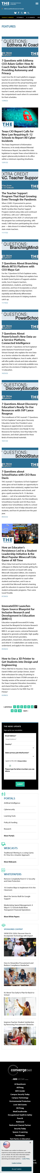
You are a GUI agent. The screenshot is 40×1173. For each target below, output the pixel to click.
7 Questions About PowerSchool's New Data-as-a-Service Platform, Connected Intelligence (19, 338)
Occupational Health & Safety (20, 1115)
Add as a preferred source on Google (14, 9)
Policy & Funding (10, 822)
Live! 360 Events (20, 1104)
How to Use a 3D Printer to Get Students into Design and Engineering (20, 662)
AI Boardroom (20, 1084)
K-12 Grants (30, 17)
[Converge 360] (20, 1070)
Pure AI (20, 1118)
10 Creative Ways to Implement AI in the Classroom (20, 888)
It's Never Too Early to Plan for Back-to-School (19, 993)
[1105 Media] (20, 1079)
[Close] (30, 1142)
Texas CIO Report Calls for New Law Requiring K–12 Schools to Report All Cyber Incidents (19, 136)
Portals (9, 798)
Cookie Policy (26, 1159)
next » (25, 711)
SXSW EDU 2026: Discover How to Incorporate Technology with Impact (18, 934)
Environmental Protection (20, 1101)
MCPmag (20, 1108)
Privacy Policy (22, 761)
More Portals (9, 835)
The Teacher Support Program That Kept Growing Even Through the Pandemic (19, 196)
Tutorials (20, 17)
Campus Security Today (20, 1094)
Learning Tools (10, 816)
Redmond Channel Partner (20, 1125)
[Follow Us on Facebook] (19, 13)
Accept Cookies (16, 1169)
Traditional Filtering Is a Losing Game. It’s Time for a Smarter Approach (19, 853)
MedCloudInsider (20, 1111)
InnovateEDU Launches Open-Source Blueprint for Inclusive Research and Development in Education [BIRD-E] (18, 612)
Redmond (20, 1121)
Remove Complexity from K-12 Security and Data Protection (19, 880)
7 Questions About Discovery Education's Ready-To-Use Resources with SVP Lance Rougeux (20, 408)
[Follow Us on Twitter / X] (22, 13)
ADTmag (20, 1087)
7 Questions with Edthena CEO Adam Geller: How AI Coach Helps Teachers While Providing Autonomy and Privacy (19, 67)
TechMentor (20, 1135)
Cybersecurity (9, 809)
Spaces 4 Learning (20, 1132)
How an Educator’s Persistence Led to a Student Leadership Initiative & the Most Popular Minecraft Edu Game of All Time (19, 553)
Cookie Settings (16, 1163)
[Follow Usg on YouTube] (25, 13)
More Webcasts (10, 862)
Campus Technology (20, 1098)
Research (7, 829)
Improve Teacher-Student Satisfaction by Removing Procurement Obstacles (19, 1023)
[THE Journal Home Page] (11, 3)
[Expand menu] (37, 4)
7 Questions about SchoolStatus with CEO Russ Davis (19, 474)
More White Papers (12, 916)
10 (20, 711)
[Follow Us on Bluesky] (15, 13)
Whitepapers (12, 874)
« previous (7, 707)
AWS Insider (20, 1091)
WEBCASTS (11, 848)
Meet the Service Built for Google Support (17, 897)
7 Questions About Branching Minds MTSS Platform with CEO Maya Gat (20, 266)
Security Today (20, 1128)
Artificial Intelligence (12, 803)
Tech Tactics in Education (20, 1139)
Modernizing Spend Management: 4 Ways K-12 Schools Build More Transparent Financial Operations (18, 907)
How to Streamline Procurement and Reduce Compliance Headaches (18, 964)
